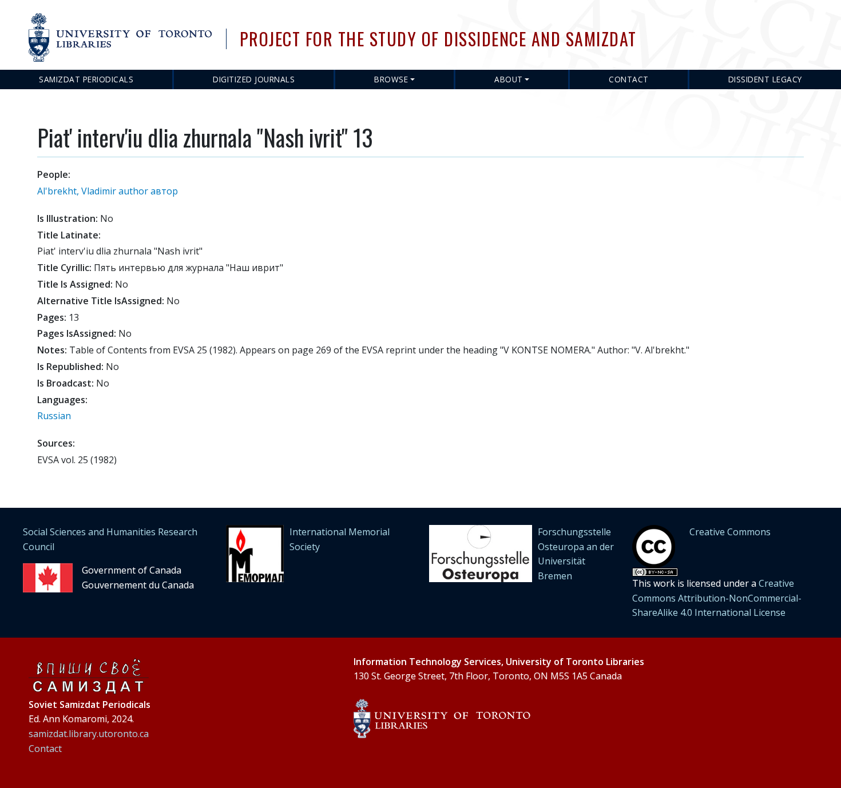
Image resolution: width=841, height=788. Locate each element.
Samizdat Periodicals (86, 79)
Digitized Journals (254, 79)
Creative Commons (730, 532)
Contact (629, 79)
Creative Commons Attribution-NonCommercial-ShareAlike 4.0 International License (717, 598)
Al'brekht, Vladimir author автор (107, 191)
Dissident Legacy (765, 79)
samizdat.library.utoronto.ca (89, 733)
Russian (54, 415)
